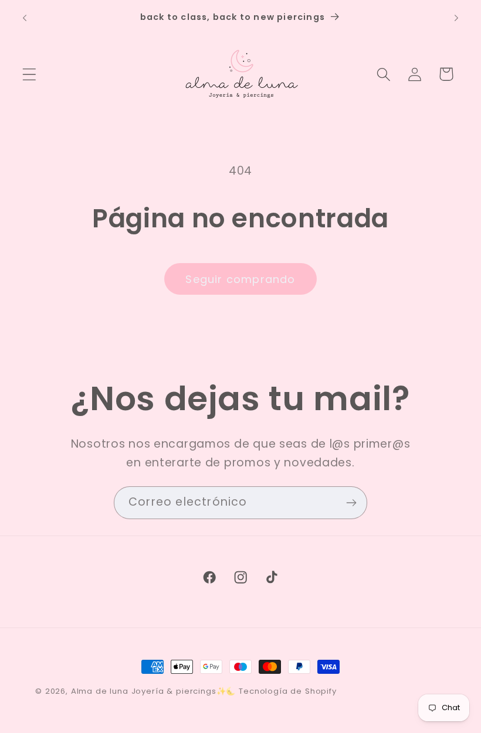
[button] (29, 74)
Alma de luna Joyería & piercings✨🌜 (153, 691)
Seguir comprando (240, 279)
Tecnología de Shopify (288, 691)
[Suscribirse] (351, 502)
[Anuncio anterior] (25, 18)
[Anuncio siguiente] (456, 18)
